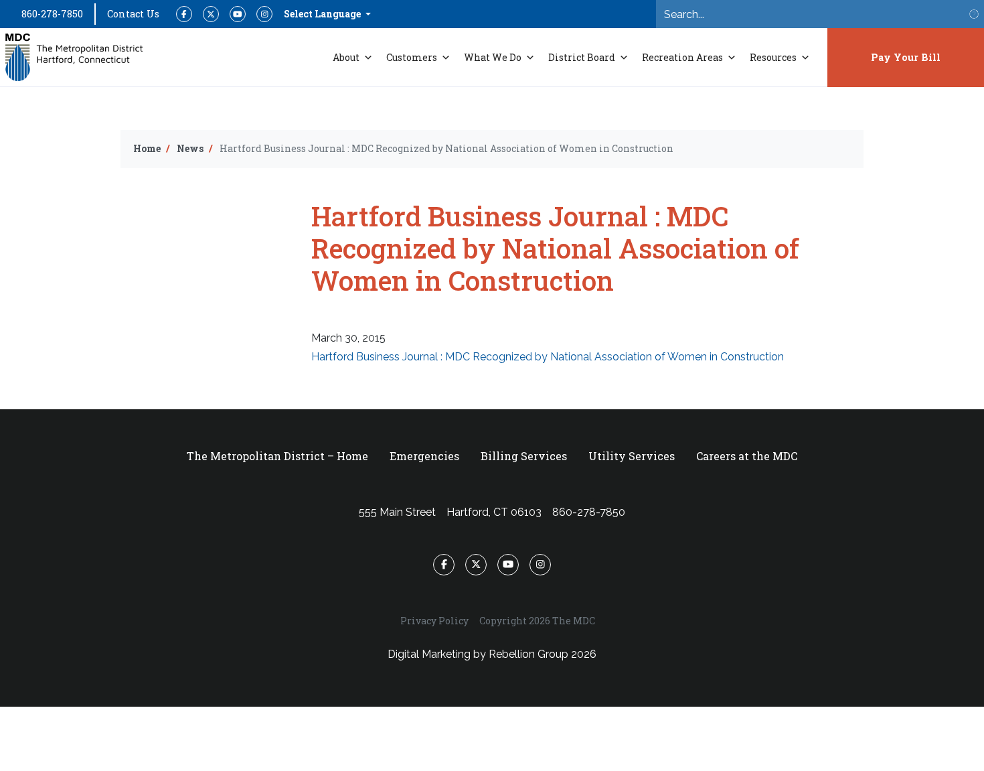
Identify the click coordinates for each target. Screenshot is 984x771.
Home (147, 148)
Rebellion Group (528, 654)
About (346, 57)
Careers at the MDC (746, 456)
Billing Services (524, 456)
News (190, 148)
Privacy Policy (434, 620)
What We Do (492, 57)
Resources (773, 57)
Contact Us (133, 13)
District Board (581, 57)
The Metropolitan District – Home (277, 456)
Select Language (323, 13)
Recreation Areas (682, 57)
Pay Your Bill (905, 57)
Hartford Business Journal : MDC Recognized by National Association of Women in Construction (547, 356)
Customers (411, 57)
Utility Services (631, 456)
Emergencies (424, 456)
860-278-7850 (52, 13)
